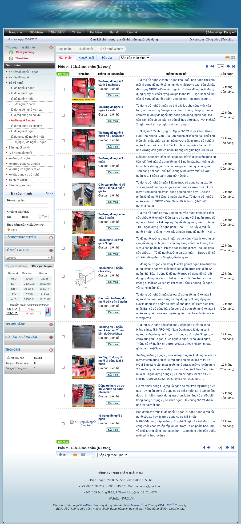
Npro (14, 229)
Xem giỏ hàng (25, 52)
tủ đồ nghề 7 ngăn (22, 98)
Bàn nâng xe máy (20, 185)
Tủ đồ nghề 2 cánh (23, 104)
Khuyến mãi (86, 57)
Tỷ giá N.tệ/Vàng (17, 266)
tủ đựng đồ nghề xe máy (26, 109)
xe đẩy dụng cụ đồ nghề (24, 174)
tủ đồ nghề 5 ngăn (22, 93)
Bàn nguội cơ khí (19, 147)
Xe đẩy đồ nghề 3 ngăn (24, 72)
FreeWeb (86, 505)
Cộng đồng (213, 39)
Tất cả (49, 193)
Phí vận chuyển (42, 266)
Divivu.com (197, 39)
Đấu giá (107, 57)
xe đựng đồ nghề (20, 158)
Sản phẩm (65, 49)
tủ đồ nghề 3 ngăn (23, 120)
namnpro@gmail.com (148, 486)
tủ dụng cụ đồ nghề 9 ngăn (28, 136)
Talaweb (136, 505)
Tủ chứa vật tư (18, 180)
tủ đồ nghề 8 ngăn (22, 131)
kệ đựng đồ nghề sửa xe (24, 169)
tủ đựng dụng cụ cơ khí (25, 115)
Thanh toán (22, 58)
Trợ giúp (227, 39)
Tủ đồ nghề (16, 82)
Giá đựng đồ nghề (20, 153)
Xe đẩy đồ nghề (19, 77)
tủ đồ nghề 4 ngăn (22, 88)
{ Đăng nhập (214, 32)
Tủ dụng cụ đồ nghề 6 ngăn (28, 142)
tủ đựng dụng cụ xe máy (26, 126)
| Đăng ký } (229, 32)
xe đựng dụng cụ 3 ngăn (24, 163)
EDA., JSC (166, 505)
